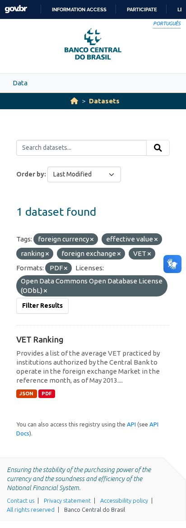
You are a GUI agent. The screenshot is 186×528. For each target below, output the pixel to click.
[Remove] (91, 239)
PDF (47, 393)
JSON (26, 393)
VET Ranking (40, 339)
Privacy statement (67, 500)
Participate (142, 9)
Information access (79, 9)
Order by (30, 174)
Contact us (20, 500)
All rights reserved (31, 509)
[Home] (74, 101)
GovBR (16, 9)
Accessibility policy (124, 500)
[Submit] (158, 148)
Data (20, 83)
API (131, 424)
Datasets (104, 101)
